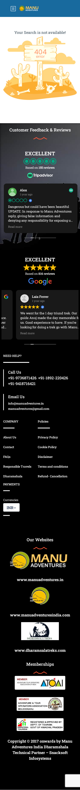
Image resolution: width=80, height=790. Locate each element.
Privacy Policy (48, 437)
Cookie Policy (47, 447)
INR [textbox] (10, 507)
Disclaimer (45, 457)
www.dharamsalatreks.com (40, 650)
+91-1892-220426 (53, 377)
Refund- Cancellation (52, 476)
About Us (9, 437)
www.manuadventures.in (40, 579)
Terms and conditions (53, 466)
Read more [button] (14, 227)
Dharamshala (12, 476)
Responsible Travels (17, 466)
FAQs (6, 457)
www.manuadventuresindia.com (40, 614)
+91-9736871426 (22, 377)
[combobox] (11, 507)
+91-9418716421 (22, 383)
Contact (8, 447)
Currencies (10, 500)
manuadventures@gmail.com (28, 409)
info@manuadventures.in (26, 403)
